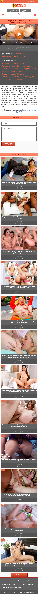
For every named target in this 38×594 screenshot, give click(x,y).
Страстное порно (9, 74)
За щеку (5, 71)
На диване (18, 69)
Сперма (5, 79)
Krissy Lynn (18, 60)
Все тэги (30, 581)
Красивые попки (8, 66)
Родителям (30, 584)
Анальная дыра (27, 77)
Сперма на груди (8, 82)
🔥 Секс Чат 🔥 (32, 1)
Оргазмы (20, 74)
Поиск (13, 581)
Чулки (4, 69)
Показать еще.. (19, 575)
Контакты (22, 584)
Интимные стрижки (24, 66)
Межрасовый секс (21, 56)
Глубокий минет (16, 71)
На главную (5, 581)
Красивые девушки (10, 63)
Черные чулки (30, 69)
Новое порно (22, 581)
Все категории (6, 584)
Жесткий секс (7, 56)
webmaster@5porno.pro (29, 592)
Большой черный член (11, 77)
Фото (14, 584)
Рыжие (22, 63)
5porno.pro (14, 592)
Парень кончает (16, 79)
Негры (10, 69)
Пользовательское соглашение (12, 587)
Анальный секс (18, 53)
